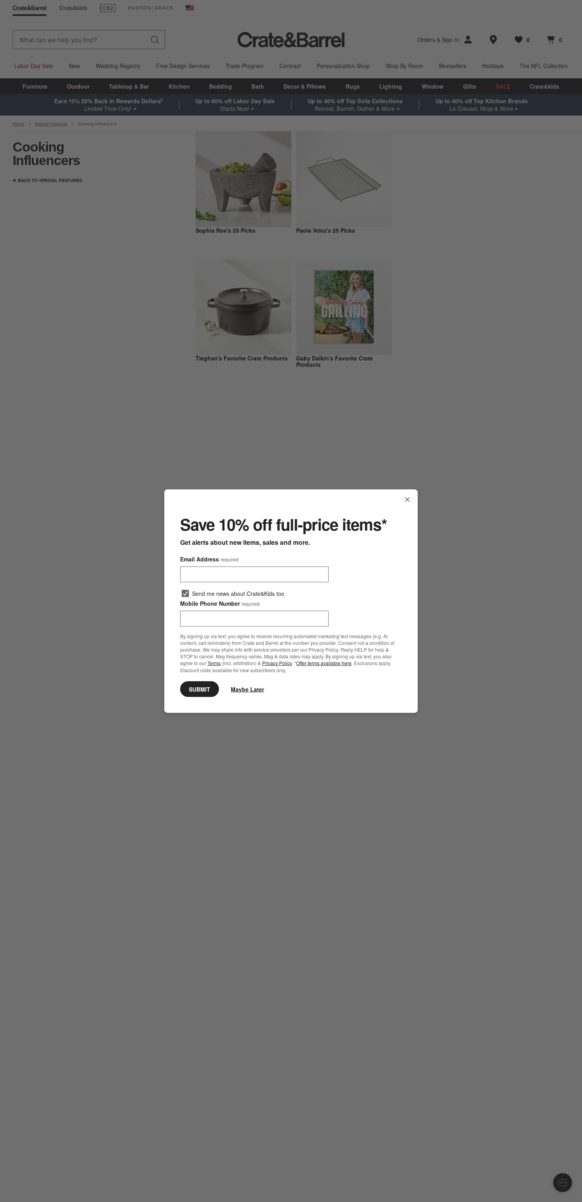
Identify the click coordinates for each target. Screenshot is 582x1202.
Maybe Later (247, 689)
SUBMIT (199, 689)
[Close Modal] (407, 499)
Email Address (209, 559)
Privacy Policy (277, 663)
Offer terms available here (324, 663)
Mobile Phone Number (220, 603)
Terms (214, 663)
